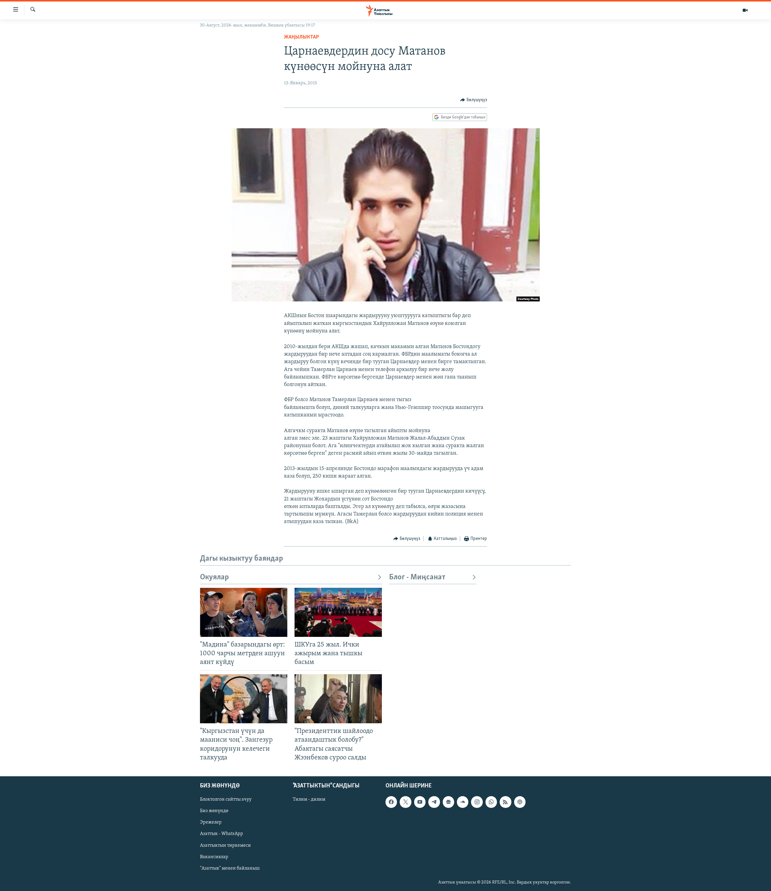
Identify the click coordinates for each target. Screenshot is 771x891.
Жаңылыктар (301, 37)
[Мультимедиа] (745, 10)
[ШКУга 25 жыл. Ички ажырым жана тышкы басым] (338, 612)
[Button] (473, 100)
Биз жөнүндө (214, 810)
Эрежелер (211, 822)
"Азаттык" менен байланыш (230, 868)
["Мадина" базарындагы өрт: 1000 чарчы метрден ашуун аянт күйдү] (243, 612)
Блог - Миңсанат (417, 577)
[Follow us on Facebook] (391, 802)
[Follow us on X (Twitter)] (405, 802)
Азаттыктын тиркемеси (225, 845)
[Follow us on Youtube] (420, 802)
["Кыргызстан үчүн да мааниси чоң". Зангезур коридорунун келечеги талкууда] (243, 698)
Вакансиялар (214, 856)
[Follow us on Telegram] (434, 802)
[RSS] (505, 802)
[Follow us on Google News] (448, 802)
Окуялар (214, 577)
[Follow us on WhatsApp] (491, 802)
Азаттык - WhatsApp (221, 833)
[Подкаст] (520, 802)
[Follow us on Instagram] (476, 802)
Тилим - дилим (309, 799)
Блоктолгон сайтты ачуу (225, 799)
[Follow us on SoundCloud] (462, 802)
